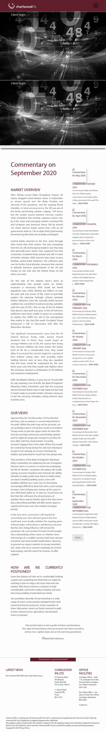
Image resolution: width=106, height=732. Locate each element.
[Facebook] (54, 713)
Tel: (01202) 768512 (62, 684)
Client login (18, 14)
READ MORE (83, 203)
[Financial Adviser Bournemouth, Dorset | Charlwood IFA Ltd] (22, 5)
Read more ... (39, 676)
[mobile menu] (95, 5)
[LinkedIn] (51, 713)
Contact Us (83, 705)
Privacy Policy (24, 728)
